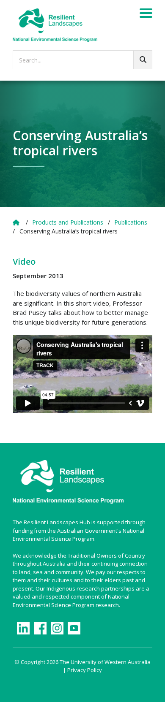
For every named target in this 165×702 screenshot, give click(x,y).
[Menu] (146, 14)
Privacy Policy (84, 670)
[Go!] (142, 59)
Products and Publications (67, 222)
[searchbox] (82, 59)
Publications (130, 222)
